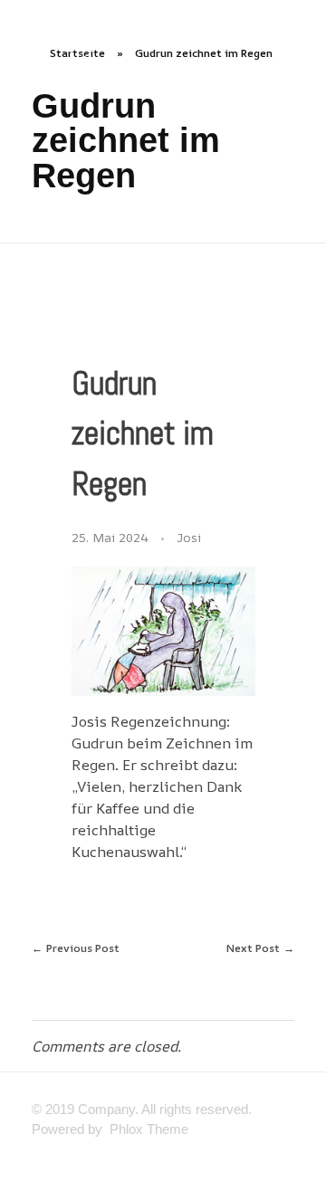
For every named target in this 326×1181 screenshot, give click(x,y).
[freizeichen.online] (152, 29)
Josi (189, 537)
